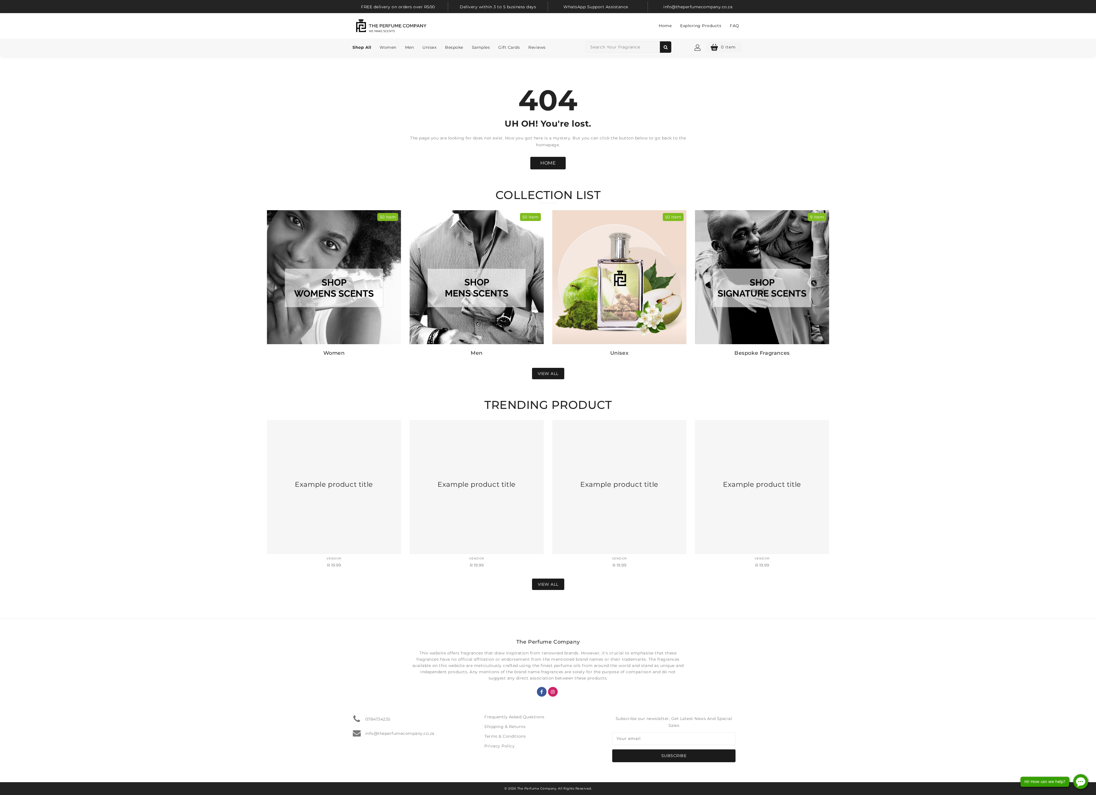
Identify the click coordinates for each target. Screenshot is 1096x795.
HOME (548, 163)
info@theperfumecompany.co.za (399, 733)
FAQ (734, 25)
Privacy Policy (499, 746)
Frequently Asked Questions (514, 716)
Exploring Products (700, 25)
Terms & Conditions (505, 736)
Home (665, 25)
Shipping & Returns (504, 726)
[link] (398, 6)
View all (548, 373)
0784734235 (377, 719)
